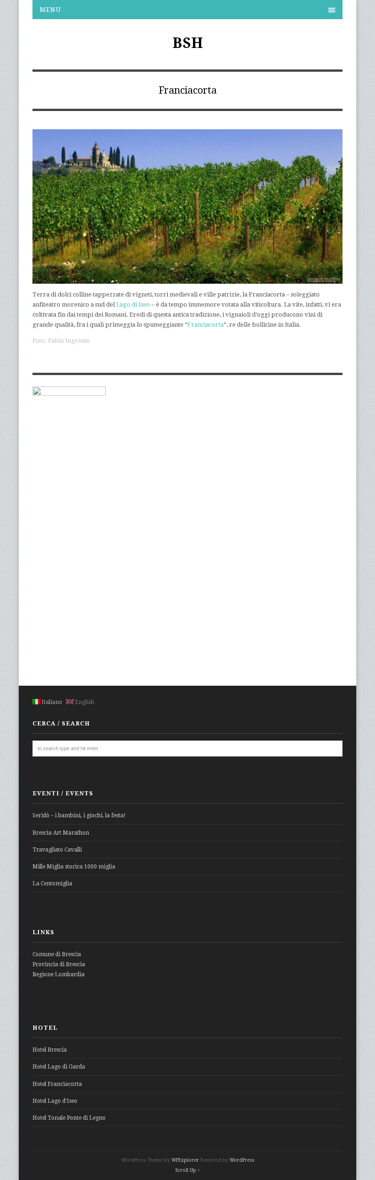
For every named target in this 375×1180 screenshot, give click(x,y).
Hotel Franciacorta (57, 1084)
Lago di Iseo (133, 304)
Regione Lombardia (58, 974)
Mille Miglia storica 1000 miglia (73, 866)
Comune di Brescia (56, 954)
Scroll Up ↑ (187, 1170)
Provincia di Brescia (58, 964)
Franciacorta (206, 324)
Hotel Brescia (49, 1050)
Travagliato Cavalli (57, 850)
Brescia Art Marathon (60, 833)
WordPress (242, 1160)
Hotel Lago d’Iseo (54, 1101)
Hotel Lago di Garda (58, 1067)
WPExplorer (185, 1160)
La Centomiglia (52, 883)
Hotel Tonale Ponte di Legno (69, 1118)
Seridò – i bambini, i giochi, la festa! (79, 815)
